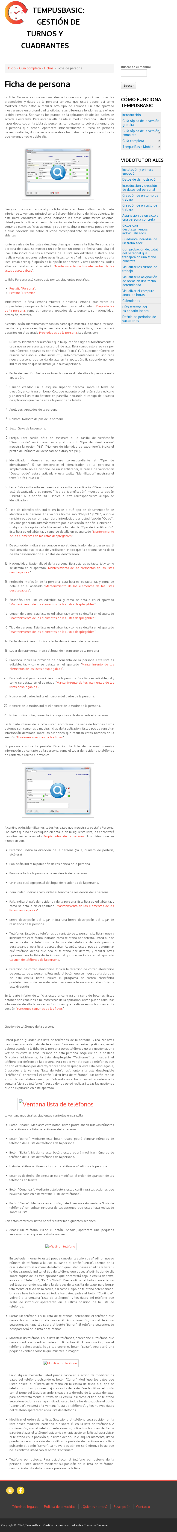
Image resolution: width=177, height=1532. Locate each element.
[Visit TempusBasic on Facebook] (20, 1493)
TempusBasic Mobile (137, 147)
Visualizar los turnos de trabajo (139, 269)
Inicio (12, 68)
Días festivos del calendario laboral (136, 309)
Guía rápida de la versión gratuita (140, 123)
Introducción (131, 115)
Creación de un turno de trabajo (140, 197)
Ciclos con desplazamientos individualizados (135, 229)
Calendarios (131, 301)
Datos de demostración (139, 179)
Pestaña (22, 288)
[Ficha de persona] (59, 200)
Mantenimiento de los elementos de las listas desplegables (52, 604)
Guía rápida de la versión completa (140, 133)
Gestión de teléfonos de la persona (34, 959)
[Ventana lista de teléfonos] (59, 1104)
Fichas (48, 68)
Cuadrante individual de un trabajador (139, 241)
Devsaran (103, 1525)
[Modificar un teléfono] (62, 1363)
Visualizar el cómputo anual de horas (138, 293)
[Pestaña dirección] (59, 818)
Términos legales (25, 1507)
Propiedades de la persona (58, 332)
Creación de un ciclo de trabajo (139, 207)
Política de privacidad (60, 1507)
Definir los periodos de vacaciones (139, 319)
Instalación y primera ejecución (137, 171)
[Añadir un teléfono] (62, 1246)
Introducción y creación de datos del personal (139, 187)
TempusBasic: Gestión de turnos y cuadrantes (54, 1525)
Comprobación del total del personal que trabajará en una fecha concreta (140, 255)
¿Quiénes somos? (94, 1507)
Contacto (143, 1507)
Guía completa (30, 68)
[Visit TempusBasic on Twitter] (10, 1493)
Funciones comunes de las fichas (40, 737)
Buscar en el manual (136, 67)
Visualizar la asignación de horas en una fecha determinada (139, 281)
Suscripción (121, 1507)
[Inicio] (16, 23)
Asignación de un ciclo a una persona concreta (140, 217)
